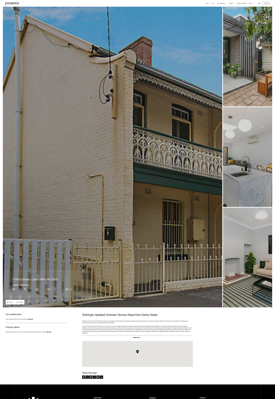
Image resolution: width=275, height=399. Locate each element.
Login (259, 3)
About (250, 3)
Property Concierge (241, 3)
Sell (207, 3)
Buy (213, 3)
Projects (231, 3)
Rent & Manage (221, 3)
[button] (10, 302)
